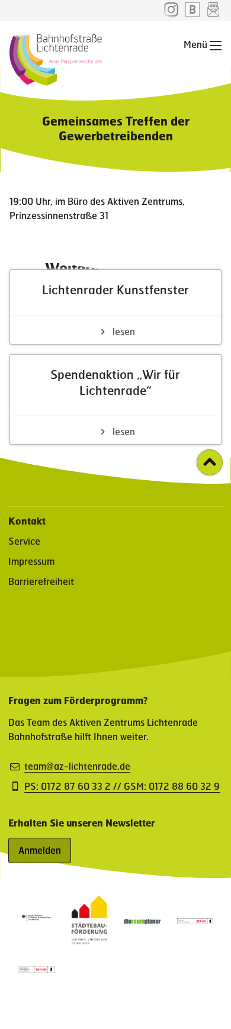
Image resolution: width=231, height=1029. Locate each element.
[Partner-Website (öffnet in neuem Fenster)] (89, 940)
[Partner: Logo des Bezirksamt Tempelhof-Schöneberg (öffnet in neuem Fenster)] (195, 920)
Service (24, 541)
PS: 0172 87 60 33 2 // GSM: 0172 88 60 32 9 (122, 786)
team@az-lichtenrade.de (77, 766)
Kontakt (27, 520)
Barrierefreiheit (41, 581)
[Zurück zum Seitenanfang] (210, 462)
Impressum (31, 561)
